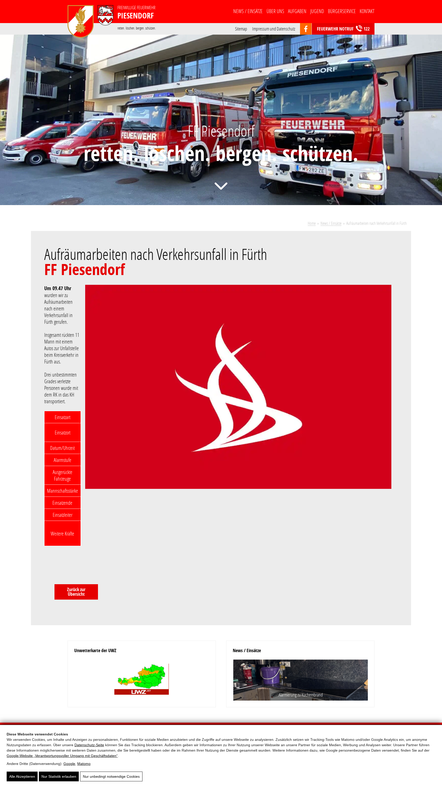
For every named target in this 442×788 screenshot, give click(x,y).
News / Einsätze (248, 11)
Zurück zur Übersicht (76, 591)
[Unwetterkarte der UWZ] (141, 680)
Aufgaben (297, 11)
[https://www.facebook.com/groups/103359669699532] (306, 29)
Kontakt (367, 11)
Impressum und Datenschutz (273, 28)
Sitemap (241, 28)
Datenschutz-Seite (89, 745)
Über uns (275, 11)
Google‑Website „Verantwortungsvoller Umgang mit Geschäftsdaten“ (62, 756)
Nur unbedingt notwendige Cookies (111, 776)
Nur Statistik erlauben (58, 776)
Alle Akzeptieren (22, 776)
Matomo (84, 764)
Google (69, 764)
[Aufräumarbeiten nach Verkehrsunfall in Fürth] (241, 390)
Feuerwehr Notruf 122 (343, 29)
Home (312, 223)
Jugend (317, 11)
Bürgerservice (342, 11)
